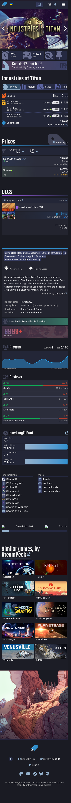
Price (62, 200)
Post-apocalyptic (26, 256)
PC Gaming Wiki (14, 483)
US (28, 759)
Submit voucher (51, 491)
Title (19, 200)
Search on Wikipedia (17, 507)
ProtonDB (11, 487)
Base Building (33, 259)
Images (10, 200)
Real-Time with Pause (15, 259)
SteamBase (12, 503)
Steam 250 (12, 499)
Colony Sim (10, 256)
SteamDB (11, 479)
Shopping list (61, 142)
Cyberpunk (41, 256)
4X (64, 253)
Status (35, 765)
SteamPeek (12, 491)
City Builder (10, 253)
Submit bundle (51, 487)
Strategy (46, 253)
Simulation (56, 253)
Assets (46, 479)
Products (48, 483)
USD (51, 759)
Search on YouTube (17, 511)
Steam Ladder (14, 495)
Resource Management (28, 253)
